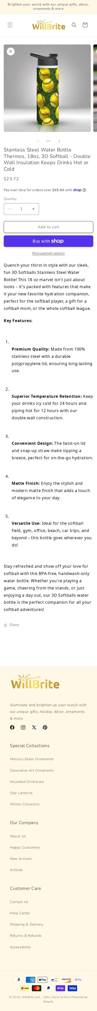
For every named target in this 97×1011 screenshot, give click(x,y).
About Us (18, 836)
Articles (16, 870)
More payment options (48, 253)
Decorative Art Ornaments (32, 770)
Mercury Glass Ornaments (32, 759)
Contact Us (19, 902)
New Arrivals (21, 858)
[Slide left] (37, 141)
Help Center (20, 913)
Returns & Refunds (26, 935)
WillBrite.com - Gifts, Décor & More (46, 997)
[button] (9, 24)
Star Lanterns (21, 793)
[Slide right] (59, 141)
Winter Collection (25, 804)
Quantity (10, 199)
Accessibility (20, 947)
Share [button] (14, 624)
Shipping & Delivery (26, 924)
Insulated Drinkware (27, 781)
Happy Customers (25, 847)
